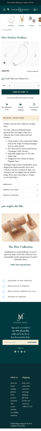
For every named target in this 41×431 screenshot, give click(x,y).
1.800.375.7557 (27, 407)
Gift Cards (25, 398)
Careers (13, 407)
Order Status (26, 386)
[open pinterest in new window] (21, 352)
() (37, 9)
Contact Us (25, 404)
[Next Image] (35, 55)
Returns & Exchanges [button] (11, 195)
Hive (10, 30)
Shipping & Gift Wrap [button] (10, 190)
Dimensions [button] (7, 184)
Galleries (13, 392)
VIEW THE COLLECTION (20, 265)
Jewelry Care (26, 401)
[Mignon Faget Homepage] (20, 318)
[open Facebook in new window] (15, 352)
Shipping (25, 395)
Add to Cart (19, 92)
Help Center (26, 383)
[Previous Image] (5, 55)
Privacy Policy (21, 426)
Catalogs (13, 389)
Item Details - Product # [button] (13, 118)
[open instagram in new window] (18, 352)
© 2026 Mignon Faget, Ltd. (18, 423)
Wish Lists (13, 409)
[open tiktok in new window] (24, 352)
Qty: (4, 85)
